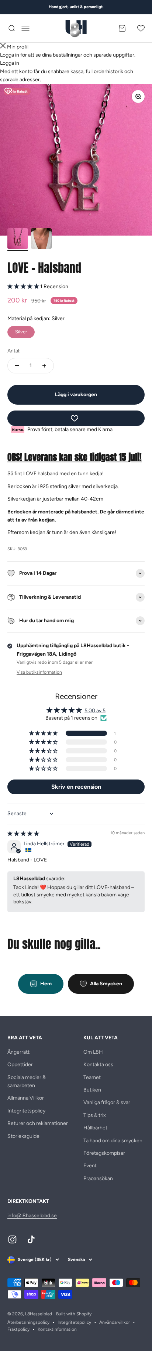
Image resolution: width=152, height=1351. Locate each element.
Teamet (92, 1077)
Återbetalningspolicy (28, 1322)
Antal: (14, 351)
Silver (21, 330)
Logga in (9, 63)
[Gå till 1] (17, 239)
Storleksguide (23, 1136)
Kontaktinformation (57, 1329)
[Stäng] (3, 47)
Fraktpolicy (18, 1329)
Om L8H (93, 1052)
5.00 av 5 (95, 710)
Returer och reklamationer (37, 1123)
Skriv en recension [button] (76, 786)
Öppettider (20, 1064)
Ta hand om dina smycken (112, 1140)
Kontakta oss (98, 1064)
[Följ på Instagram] (12, 1239)
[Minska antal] (17, 365)
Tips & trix (94, 1115)
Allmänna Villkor (25, 1098)
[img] (23, 834)
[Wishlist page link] (141, 28)
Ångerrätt (18, 1052)
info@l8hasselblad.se (32, 1215)
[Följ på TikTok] (31, 1239)
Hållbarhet (95, 1128)
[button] (23, 286)
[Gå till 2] (41, 239)
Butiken (92, 1090)
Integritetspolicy (26, 1111)
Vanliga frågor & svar (106, 1102)
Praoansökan (98, 1178)
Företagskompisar (104, 1153)
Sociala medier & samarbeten (26, 1081)
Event (90, 1165)
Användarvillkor (114, 1322)
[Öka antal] (44, 365)
